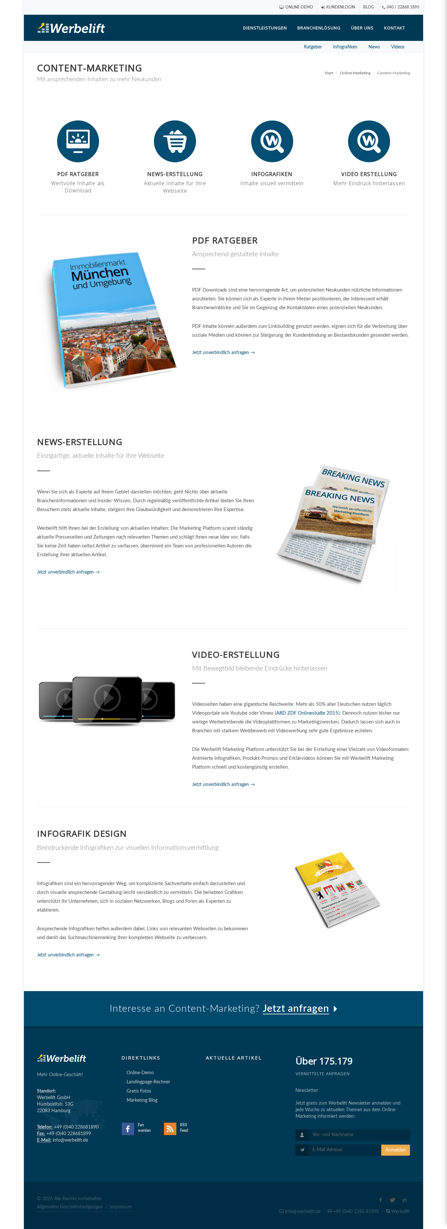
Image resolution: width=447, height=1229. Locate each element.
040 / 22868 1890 (402, 7)
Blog (368, 7)
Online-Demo (298, 7)
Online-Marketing (355, 73)
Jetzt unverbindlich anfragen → (223, 352)
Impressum (121, 1207)
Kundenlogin (340, 7)
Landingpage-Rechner (148, 1082)
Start (329, 73)
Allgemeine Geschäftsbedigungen (70, 1207)
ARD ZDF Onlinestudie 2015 (307, 713)
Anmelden (395, 1150)
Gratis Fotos (139, 1091)
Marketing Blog (142, 1100)
